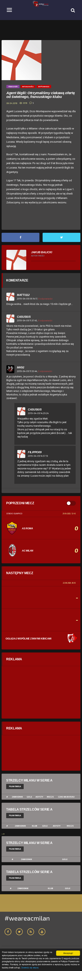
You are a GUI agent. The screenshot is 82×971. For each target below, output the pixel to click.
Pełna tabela (15, 786)
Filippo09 (34, 452)
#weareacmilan (27, 918)
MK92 (20, 367)
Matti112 (23, 294)
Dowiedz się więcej (29, 967)
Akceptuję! (68, 953)
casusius (24, 316)
